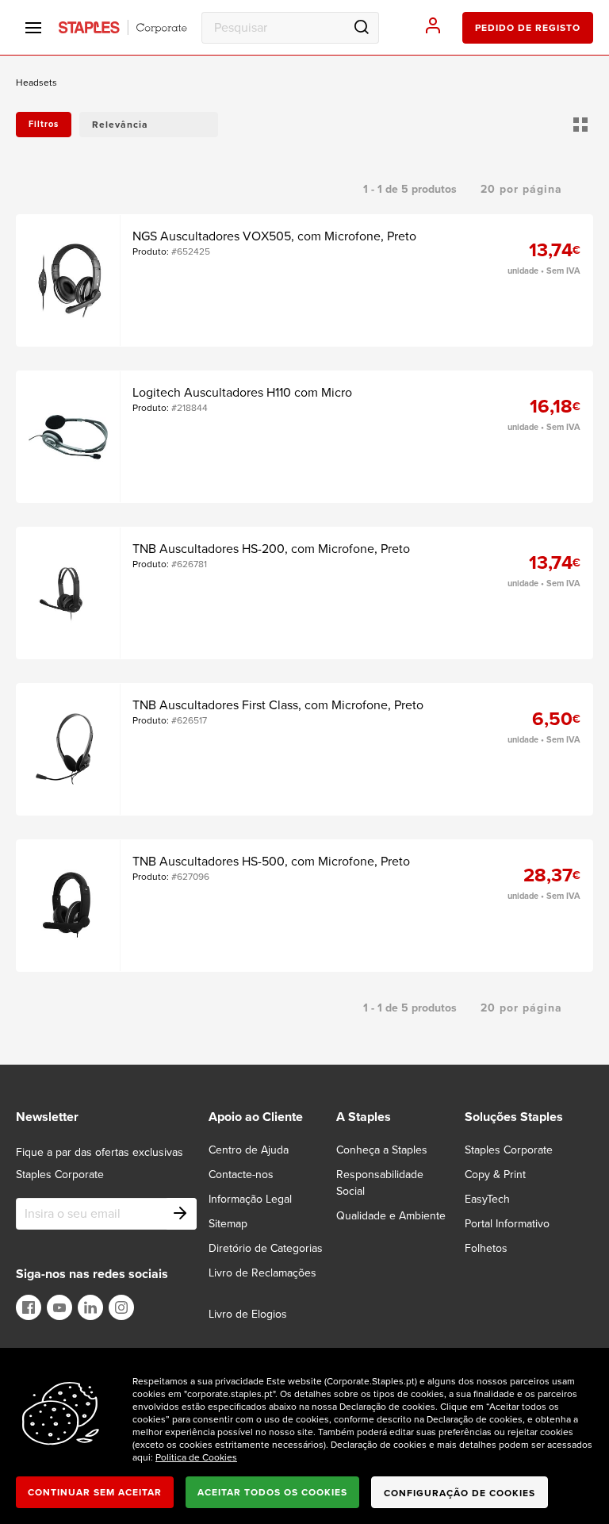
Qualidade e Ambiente (391, 1216)
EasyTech (487, 1199)
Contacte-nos (241, 1174)
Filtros (44, 124)
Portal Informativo (507, 1223)
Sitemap (228, 1223)
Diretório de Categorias (266, 1248)
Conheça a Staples (381, 1150)
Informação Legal (250, 1199)
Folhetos (486, 1248)
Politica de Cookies (196, 1457)
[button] (148, 124)
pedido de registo (527, 27)
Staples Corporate (509, 1150)
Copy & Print (495, 1174)
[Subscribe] (181, 1214)
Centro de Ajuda (249, 1150)
